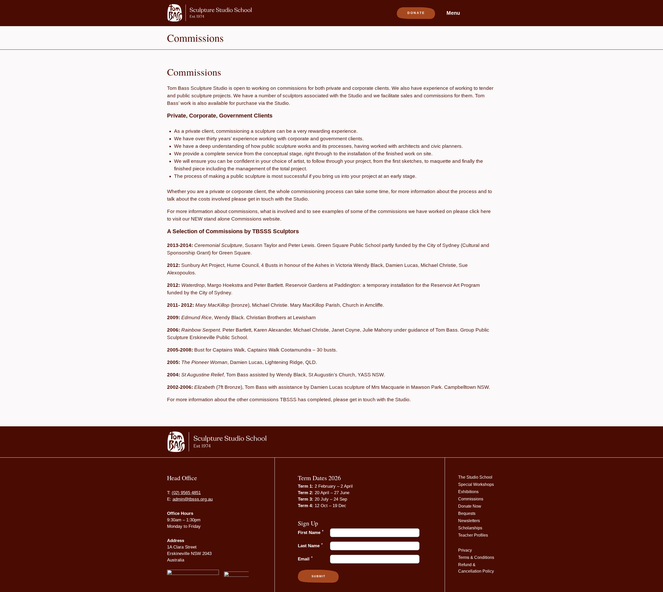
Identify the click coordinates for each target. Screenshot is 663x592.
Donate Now (469, 506)
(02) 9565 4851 (186, 492)
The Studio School (475, 477)
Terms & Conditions (476, 557)
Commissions (470, 499)
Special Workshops (476, 484)
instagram (475, 11)
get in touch (363, 399)
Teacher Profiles (473, 535)
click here (480, 211)
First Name (310, 532)
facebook (482, 11)
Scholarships (470, 528)
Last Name (310, 545)
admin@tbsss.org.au (192, 499)
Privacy (465, 550)
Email (305, 558)
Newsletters (469, 520)
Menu (453, 13)
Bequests (466, 513)
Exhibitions (468, 491)
